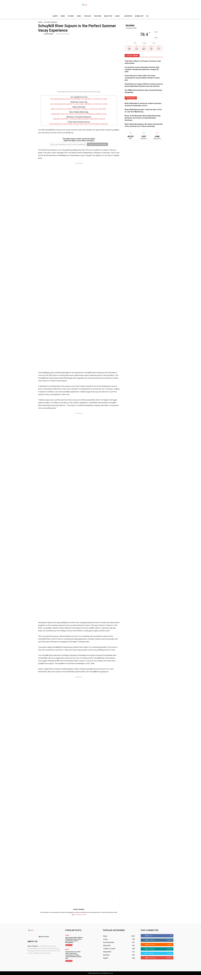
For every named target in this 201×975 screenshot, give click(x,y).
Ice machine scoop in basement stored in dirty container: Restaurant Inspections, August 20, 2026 (142, 69)
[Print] (95, 888)
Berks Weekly (49, 34)
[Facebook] (71, 888)
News (40, 22)
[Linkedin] (85, 888)
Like (130, 132)
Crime (67, 935)
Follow (143, 132)
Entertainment (50, 22)
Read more (69, 945)
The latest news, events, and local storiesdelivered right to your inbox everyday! (79, 139)
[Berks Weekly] (42, 34)
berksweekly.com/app (80, 914)
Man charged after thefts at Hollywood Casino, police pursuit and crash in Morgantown (74, 940)
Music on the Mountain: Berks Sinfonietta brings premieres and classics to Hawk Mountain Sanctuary (142, 118)
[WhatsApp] (80, 888)
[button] (147, 16)
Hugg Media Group (97, 973)
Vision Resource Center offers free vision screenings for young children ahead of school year (142, 78)
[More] (100, 888)
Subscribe (157, 132)
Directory (151, 98)
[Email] (90, 888)
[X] (75, 888)
